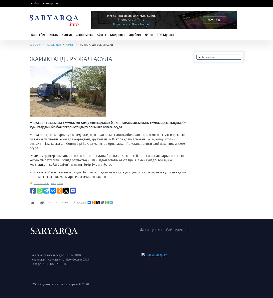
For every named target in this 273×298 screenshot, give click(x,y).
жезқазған (57, 183)
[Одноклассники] (94, 202)
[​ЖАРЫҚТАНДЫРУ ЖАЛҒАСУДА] (68, 91)
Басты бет (35, 44)
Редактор (81, 202)
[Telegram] (111, 202)
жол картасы (41, 183)
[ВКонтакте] (89, 202)
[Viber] (102, 202)
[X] (98, 202)
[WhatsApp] (107, 202)
